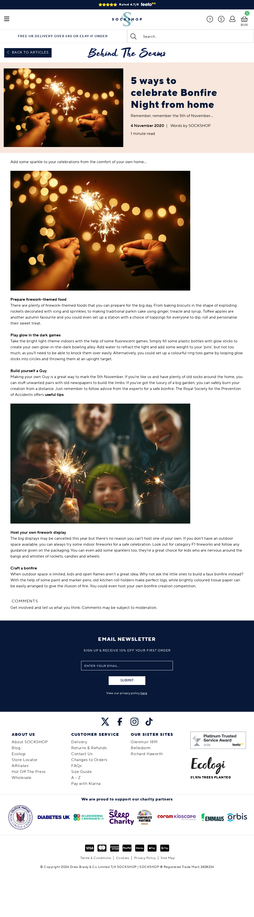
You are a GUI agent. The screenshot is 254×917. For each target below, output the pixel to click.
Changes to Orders (89, 759)
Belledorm (141, 747)
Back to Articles (30, 52)
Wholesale (22, 777)
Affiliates (20, 765)
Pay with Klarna (86, 783)
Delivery (79, 742)
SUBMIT (127, 680)
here (143, 693)
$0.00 (244, 25)
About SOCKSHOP (30, 742)
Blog (16, 747)
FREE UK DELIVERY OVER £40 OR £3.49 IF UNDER (63, 36)
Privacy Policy (145, 858)
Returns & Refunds (89, 747)
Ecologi (19, 753)
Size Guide (81, 771)
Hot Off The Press (29, 771)
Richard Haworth (147, 753)
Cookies (122, 858)
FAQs (76, 765)
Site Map (168, 858)
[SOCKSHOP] (127, 19)
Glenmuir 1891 (144, 742)
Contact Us (82, 753)
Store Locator (25, 759)
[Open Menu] (7, 19)
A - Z (76, 777)
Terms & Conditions (95, 858)
